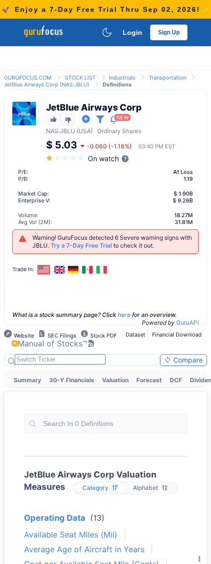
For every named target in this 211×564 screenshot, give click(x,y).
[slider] (65, 158)
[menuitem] (27, 380)
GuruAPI (187, 322)
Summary (27, 380)
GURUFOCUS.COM (28, 77)
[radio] (100, 487)
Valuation (115, 380)
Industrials (122, 77)
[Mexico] (87, 270)
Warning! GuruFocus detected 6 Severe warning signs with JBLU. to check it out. (112, 241)
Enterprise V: (34, 200)
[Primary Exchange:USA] (44, 269)
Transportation (167, 77)
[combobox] (105, 423)
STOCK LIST (80, 77)
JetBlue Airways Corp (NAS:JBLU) (46, 84)
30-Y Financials (71, 380)
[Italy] (101, 270)
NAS (52, 131)
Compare (187, 360)
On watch (103, 158)
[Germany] (73, 270)
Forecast (149, 380)
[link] (28, 77)
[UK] (59, 270)
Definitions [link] (117, 84)
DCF (176, 380)
